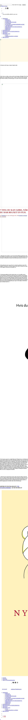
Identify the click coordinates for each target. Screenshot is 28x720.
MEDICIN (7, 693)
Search (24, 4)
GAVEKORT (8, 697)
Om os (6, 708)
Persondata (5, 679)
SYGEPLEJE (8, 694)
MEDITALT (7, 703)
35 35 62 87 (4, 689)
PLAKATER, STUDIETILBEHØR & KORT (14, 698)
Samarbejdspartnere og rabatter (11, 710)
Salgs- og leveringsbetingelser (9, 680)
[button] (0, 719)
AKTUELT (5, 706)
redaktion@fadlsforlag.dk (16, 689)
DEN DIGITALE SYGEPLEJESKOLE (13, 700)
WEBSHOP (5, 692)
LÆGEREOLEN (8, 699)
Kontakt (4, 677)
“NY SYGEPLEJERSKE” (9, 487)
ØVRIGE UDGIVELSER (10, 696)
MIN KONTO (6, 711)
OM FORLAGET (6, 707)
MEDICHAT (8, 701)
